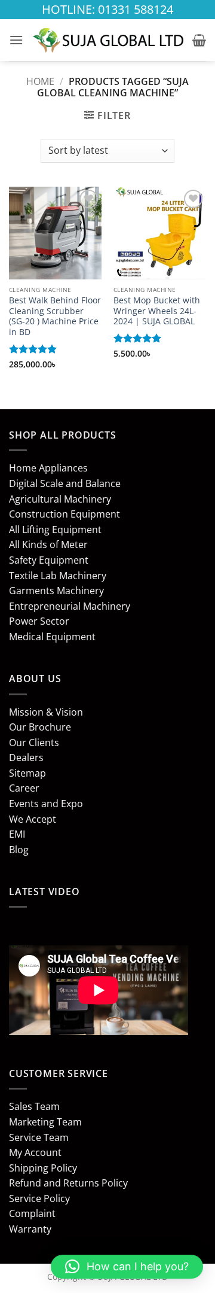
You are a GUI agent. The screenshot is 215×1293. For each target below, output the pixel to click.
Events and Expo (46, 803)
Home (40, 81)
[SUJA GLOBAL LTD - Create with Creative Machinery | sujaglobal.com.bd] (107, 40)
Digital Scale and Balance (65, 483)
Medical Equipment (52, 636)
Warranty (30, 1229)
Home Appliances (48, 467)
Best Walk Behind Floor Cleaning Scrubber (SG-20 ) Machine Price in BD (55, 316)
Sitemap (27, 773)
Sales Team (34, 1106)
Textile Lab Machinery (57, 575)
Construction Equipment (64, 514)
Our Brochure (40, 727)
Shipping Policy (43, 1168)
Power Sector (39, 621)
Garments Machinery (56, 590)
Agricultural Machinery (60, 499)
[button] (16, 39)
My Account (35, 1152)
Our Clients (34, 742)
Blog (19, 849)
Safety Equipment (48, 560)
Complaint (32, 1213)
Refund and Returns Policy (68, 1182)
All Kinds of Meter (48, 544)
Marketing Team (45, 1121)
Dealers (26, 757)
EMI (17, 834)
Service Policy (39, 1198)
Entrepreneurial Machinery (69, 606)
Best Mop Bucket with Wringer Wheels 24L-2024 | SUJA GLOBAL (156, 311)
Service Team (39, 1137)
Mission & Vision (46, 712)
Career (24, 788)
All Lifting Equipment (55, 529)
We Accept (32, 819)
